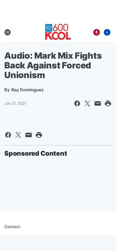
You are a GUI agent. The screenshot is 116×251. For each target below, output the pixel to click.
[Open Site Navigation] (7, 32)
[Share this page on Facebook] (77, 103)
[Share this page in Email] (97, 103)
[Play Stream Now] (107, 32)
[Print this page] (108, 103)
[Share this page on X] (87, 103)
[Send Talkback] (96, 32)
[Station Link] (58, 32)
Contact (12, 226)
